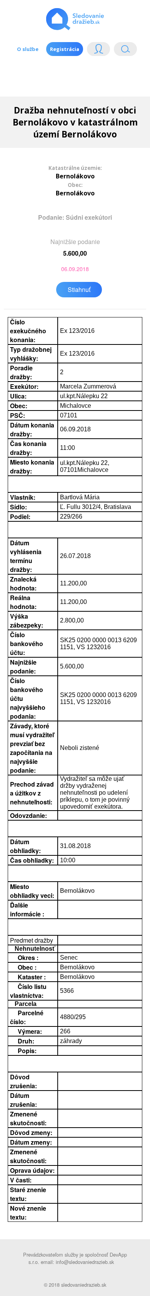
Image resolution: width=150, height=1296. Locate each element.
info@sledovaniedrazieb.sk (85, 1261)
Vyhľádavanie (122, 51)
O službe (27, 49)
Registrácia (64, 49)
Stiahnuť (79, 289)
